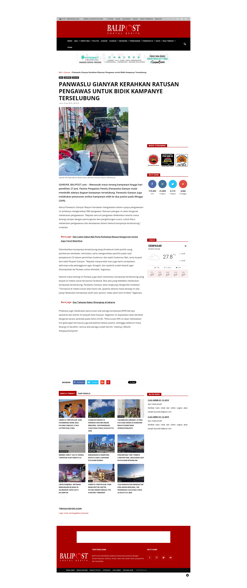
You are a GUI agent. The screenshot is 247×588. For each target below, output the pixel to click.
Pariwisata (148, 41)
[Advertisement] (123, 8)
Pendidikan (135, 41)
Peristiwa (85, 41)
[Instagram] (177, 19)
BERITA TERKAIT (67, 393)
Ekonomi (123, 41)
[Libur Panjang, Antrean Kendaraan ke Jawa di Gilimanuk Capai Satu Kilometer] (72, 473)
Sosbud (113, 41)
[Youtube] (186, 19)
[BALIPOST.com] (123, 29)
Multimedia (168, 41)
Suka (152, 181)
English (158, 19)
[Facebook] (173, 19)
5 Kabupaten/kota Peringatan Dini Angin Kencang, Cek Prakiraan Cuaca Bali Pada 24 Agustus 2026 (101, 425)
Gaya (158, 41)
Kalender (126, 19)
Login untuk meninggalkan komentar (74, 513)
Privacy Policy (95, 570)
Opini (69, 47)
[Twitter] (182, 19)
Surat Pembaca (146, 19)
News (69, 41)
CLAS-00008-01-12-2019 (158, 400)
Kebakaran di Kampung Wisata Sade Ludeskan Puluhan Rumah (98, 457)
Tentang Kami (128, 570)
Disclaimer (117, 570)
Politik (95, 41)
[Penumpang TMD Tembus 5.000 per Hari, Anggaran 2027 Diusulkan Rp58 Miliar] (130, 443)
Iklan (118, 19)
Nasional (92, 451)
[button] (185, 44)
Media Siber (70, 570)
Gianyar (67, 72)
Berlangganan (184, 181)
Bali (76, 41)
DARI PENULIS (84, 393)
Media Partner (82, 570)
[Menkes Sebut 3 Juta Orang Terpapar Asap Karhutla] (72, 443)
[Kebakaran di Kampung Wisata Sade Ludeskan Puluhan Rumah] (101, 443)
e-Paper (110, 19)
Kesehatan (64, 451)
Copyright (107, 570)
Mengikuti (162, 181)
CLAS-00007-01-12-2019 (158, 417)
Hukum (104, 41)
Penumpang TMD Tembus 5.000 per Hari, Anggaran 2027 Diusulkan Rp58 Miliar (130, 457)
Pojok (135, 19)
